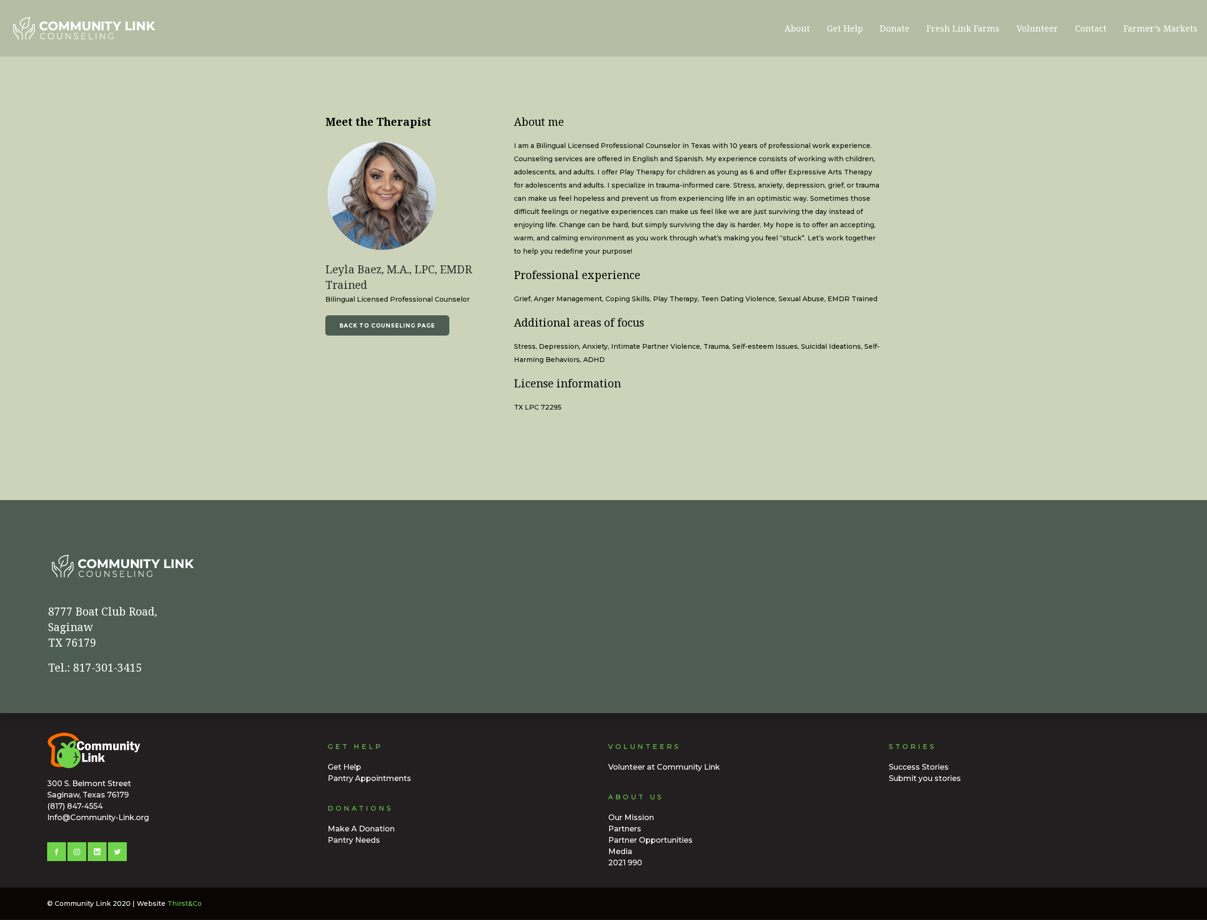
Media (620, 851)
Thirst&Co (184, 903)
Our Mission (631, 817)
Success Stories (919, 767)
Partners (624, 828)
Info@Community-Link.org (98, 817)
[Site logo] (56, 28)
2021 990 (625, 862)
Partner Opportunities (650, 840)
